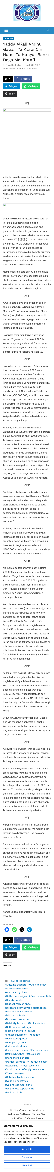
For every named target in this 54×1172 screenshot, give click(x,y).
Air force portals (21, 980)
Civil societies (37, 1023)
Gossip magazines (16, 1042)
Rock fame (12, 1065)
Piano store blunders (17, 1057)
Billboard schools (15, 1015)
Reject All (27, 1165)
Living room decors (17, 1050)
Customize (27, 1157)
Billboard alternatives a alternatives (26, 1007)
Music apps (34, 1054)
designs (27, 1027)
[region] (27, 1146)
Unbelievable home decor (20, 1077)
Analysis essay (38, 984)
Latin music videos (16, 1046)
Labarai (8, 38)
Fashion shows (14, 1030)
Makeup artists (39, 1050)
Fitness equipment (16, 1034)
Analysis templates (17, 988)
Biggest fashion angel (18, 1004)
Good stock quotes (16, 1038)
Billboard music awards (19, 1011)
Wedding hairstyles (17, 1081)
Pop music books (38, 1061)
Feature (31, 1030)
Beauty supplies (15, 1000)
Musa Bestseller (13, 65)
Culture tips (13, 1027)
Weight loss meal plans (19, 1084)
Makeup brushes (15, 1054)
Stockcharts (13, 1069)
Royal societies (30, 1065)
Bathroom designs (16, 996)
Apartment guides (16, 992)
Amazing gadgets (16, 984)
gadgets (35, 1034)
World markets (14, 1092)
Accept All (27, 1149)
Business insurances (17, 1019)
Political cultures (15, 1061)
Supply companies (34, 1069)
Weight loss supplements (20, 1088)
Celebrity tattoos (15, 1023)
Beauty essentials (41, 996)
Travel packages (15, 1073)
